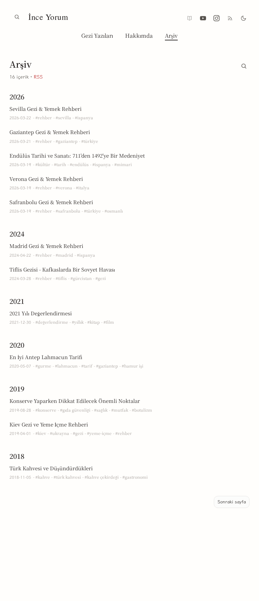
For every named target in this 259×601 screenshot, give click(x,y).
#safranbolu (68, 211)
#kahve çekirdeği (102, 477)
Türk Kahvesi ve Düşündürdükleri (51, 468)
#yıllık (78, 322)
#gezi (100, 278)
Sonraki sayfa (232, 501)
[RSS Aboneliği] (230, 18)
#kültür (42, 164)
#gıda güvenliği (75, 410)
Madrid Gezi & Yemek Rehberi (46, 245)
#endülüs (79, 164)
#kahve (42, 477)
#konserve (45, 410)
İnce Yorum (48, 16)
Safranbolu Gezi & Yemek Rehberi (51, 201)
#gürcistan (81, 278)
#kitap (93, 322)
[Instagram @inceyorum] (216, 18)
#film (109, 322)
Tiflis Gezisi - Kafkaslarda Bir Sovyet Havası (62, 269)
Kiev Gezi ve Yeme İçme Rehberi (48, 424)
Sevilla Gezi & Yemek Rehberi (45, 108)
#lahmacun (66, 366)
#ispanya (84, 117)
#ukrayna (59, 433)
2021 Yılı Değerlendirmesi (40, 313)
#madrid (64, 255)
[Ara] (16, 16)
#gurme (43, 366)
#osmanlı (114, 211)
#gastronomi (135, 477)
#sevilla (63, 117)
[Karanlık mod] (243, 18)
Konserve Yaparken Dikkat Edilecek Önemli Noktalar (74, 400)
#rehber (43, 117)
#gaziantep (67, 141)
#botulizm (142, 410)
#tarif (86, 366)
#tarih (60, 164)
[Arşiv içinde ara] (244, 64)
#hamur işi (132, 366)
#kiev (40, 433)
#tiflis (61, 278)
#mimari (123, 164)
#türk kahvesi (67, 477)
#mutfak (119, 410)
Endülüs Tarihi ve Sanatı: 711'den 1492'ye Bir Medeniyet (77, 155)
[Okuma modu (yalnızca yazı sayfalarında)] (189, 18)
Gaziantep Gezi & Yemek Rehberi (49, 131)
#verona (64, 187)
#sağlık (101, 410)
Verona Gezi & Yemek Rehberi (46, 178)
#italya (82, 187)
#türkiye (89, 141)
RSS (38, 77)
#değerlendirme (51, 322)
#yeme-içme (99, 433)
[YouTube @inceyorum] (203, 18)
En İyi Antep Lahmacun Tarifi (45, 356)
